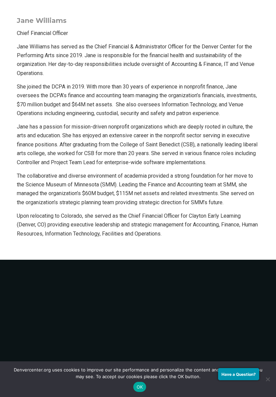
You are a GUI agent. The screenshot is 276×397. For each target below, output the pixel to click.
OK (140, 387)
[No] (267, 379)
